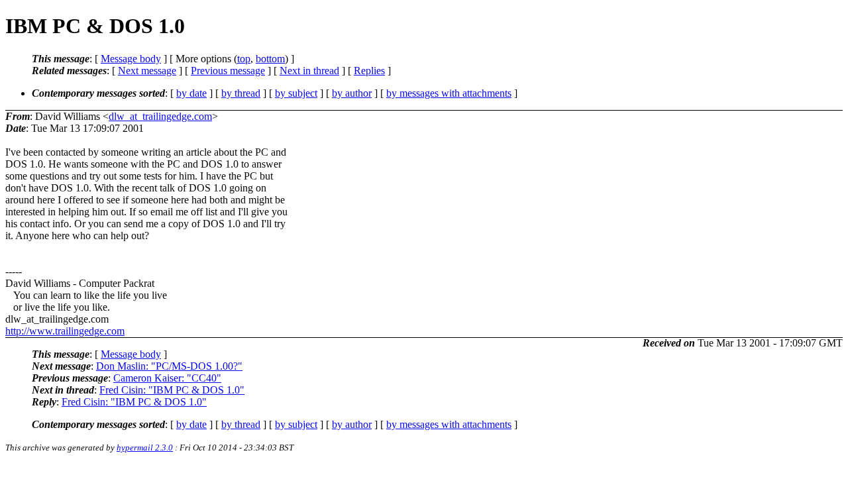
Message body (131, 58)
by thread (240, 93)
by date (191, 93)
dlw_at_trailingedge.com (160, 116)
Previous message (228, 70)
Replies (369, 70)
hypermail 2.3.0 (145, 447)
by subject (296, 93)
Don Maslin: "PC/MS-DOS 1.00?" (169, 366)
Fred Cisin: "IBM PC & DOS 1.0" (171, 390)
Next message (147, 70)
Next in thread (309, 70)
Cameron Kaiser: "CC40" (167, 378)
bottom (270, 58)
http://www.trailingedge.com (65, 331)
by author (352, 93)
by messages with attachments (448, 93)
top (243, 58)
